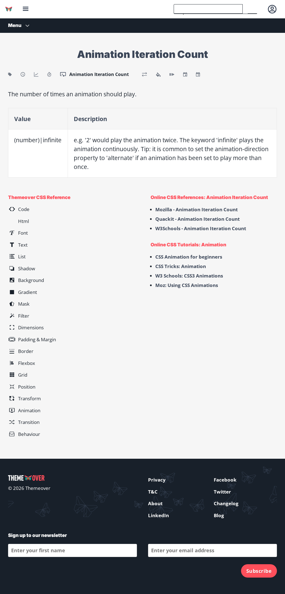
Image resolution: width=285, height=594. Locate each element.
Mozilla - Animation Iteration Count (196, 209)
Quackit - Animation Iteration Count (197, 219)
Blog (219, 515)
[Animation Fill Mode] (158, 74)
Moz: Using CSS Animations (186, 285)
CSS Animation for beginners (188, 257)
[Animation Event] (185, 74)
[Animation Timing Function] (36, 74)
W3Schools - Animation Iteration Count (200, 228)
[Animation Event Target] (198, 74)
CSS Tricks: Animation (180, 266)
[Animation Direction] (144, 74)
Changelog (226, 503)
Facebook (225, 480)
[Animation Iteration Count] (63, 74)
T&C (153, 492)
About (155, 503)
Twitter (222, 492)
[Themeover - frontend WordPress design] (9, 9)
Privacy (157, 480)
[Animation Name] (10, 74)
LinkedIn (158, 515)
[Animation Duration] (23, 74)
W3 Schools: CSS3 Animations (189, 276)
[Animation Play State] (171, 74)
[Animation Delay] (49, 74)
